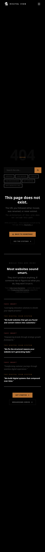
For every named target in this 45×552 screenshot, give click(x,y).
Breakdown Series (21, 402)
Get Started (28, 181)
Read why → (28, 225)
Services (9, 176)
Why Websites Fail (13, 185)
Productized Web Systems (20, 290)
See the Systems (21, 241)
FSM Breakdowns (12, 181)
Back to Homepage (24, 234)
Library (33, 176)
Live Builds (21, 176)
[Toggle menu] (39, 4)
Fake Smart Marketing (17, 288)
